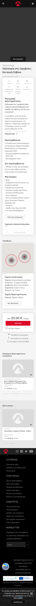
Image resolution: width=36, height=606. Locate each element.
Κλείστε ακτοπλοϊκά (14, 493)
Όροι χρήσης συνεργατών (15, 519)
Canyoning (7, 429)
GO (27, 544)
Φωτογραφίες (18, 59)
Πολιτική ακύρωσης (15, 217)
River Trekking (16, 379)
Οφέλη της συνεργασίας (15, 516)
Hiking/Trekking (8, 65)
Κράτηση (18, 323)
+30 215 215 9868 (23, 342)
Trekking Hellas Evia (20, 232)
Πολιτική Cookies (12, 484)
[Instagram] (17, 451)
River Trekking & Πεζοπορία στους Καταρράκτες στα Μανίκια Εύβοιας (15, 382)
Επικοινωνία (10, 471)
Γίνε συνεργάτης (12, 510)
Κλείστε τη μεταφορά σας (15, 497)
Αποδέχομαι (18, 602)
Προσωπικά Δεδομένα (14, 487)
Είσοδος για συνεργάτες (15, 513)
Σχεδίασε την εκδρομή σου (16, 468)
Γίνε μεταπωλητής (13, 507)
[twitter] (26, 451)
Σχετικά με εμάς (12, 464)
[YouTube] (31, 451)
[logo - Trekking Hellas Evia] (11, 232)
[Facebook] (21, 451)
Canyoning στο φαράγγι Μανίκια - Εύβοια (17, 431)
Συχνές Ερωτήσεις (13, 490)
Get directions (13, 303)
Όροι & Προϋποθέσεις (14, 481)
